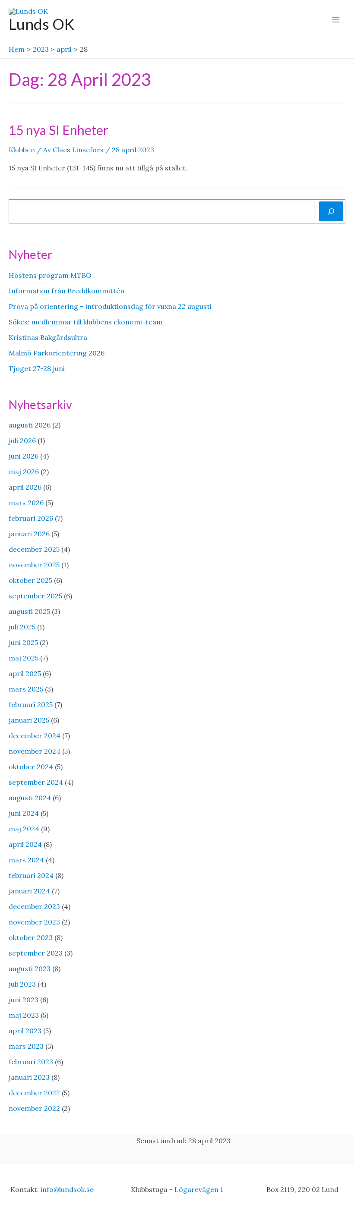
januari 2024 (29, 891)
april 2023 (25, 1030)
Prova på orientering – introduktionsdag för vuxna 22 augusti (110, 306)
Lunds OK (41, 24)
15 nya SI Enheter (58, 130)
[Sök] (331, 211)
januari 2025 (29, 720)
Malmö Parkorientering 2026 (56, 353)
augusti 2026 (30, 425)
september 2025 (35, 595)
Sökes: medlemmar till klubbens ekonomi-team (86, 322)
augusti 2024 (30, 797)
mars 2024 (26, 859)
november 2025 (34, 564)
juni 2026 (23, 456)
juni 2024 (24, 813)
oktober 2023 (31, 937)
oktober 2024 (31, 766)
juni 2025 (23, 642)
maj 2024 (24, 828)
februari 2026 (31, 518)
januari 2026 (29, 533)
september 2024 (36, 782)
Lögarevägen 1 (198, 1189)
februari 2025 (31, 704)
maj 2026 (24, 471)
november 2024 (34, 751)
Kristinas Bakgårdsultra (48, 337)
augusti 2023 (30, 968)
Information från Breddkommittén (66, 290)
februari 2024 (31, 875)
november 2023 (34, 922)
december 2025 (34, 549)
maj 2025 (23, 658)
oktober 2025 (30, 580)
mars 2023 (26, 1046)
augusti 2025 (29, 611)
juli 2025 (22, 627)
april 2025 (25, 673)
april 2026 (25, 487)
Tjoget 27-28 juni (37, 368)
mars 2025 (26, 689)
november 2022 (34, 1108)
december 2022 (34, 1092)
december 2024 (34, 735)
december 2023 (34, 906)
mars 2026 (26, 502)
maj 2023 (24, 1015)
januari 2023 (29, 1077)
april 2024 (25, 844)
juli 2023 (22, 984)
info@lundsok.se (67, 1189)
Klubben (22, 149)
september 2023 (36, 953)
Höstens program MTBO (50, 275)
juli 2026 (22, 440)
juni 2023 (23, 999)
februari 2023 (31, 1061)
